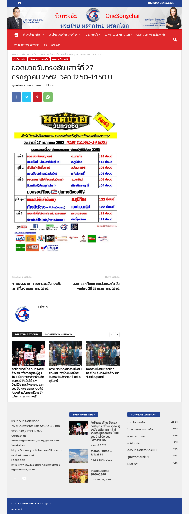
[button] (175, 40)
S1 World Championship (118, 34)
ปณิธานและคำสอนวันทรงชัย (150, 34)
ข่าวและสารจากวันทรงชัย (26, 44)
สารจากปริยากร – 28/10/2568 (101, 472)
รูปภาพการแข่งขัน (138, 457)
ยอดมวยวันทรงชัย (60, 59)
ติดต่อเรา (55, 44)
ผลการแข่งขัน (136, 436)
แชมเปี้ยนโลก (93, 34)
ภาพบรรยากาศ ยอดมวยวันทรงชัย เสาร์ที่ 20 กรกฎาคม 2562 (37, 286)
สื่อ (45, 44)
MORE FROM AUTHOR (58, 334)
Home (15, 54)
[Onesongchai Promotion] (94, 18)
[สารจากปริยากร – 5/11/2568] (78, 456)
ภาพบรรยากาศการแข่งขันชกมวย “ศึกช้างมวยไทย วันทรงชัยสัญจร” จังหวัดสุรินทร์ (65, 375)
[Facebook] (13, 3)
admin (19, 85)
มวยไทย (132, 464)
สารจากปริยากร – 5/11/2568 (101, 453)
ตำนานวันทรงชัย (31, 34)
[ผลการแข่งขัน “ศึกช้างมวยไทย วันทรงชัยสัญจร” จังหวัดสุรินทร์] (103, 353)
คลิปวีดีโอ (133, 443)
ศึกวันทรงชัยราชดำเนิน (142, 450)
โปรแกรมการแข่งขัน (39, 59)
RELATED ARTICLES (26, 334)
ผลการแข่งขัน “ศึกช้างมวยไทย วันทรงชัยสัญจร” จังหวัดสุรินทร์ (102, 373)
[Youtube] (20, 3)
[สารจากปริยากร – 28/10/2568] (78, 476)
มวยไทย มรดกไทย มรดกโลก (63, 34)
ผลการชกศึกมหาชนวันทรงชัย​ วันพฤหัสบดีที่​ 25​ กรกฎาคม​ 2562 (96, 286)
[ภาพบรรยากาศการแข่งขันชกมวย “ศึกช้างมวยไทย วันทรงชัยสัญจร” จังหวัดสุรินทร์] (65, 353)
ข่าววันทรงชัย (29, 54)
